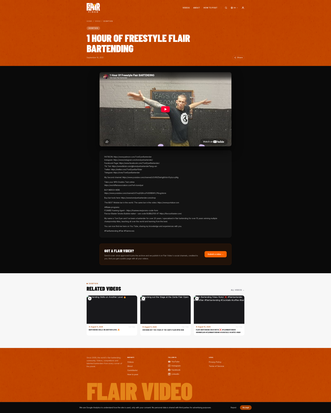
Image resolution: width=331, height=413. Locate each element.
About (196, 8)
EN (235, 8)
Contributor (132, 370)
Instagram (175, 366)
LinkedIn (175, 374)
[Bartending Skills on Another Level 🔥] (112, 315)
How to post (210, 8)
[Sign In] (243, 7)
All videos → (237, 290)
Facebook (175, 370)
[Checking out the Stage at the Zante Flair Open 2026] (165, 315)
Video (98, 21)
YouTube (175, 362)
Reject (233, 407)
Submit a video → (216, 254)
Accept (246, 407)
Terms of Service (216, 366)
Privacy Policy (215, 362)
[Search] (226, 8)
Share (240, 57)
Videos (186, 8)
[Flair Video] (93, 8)
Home (89, 21)
